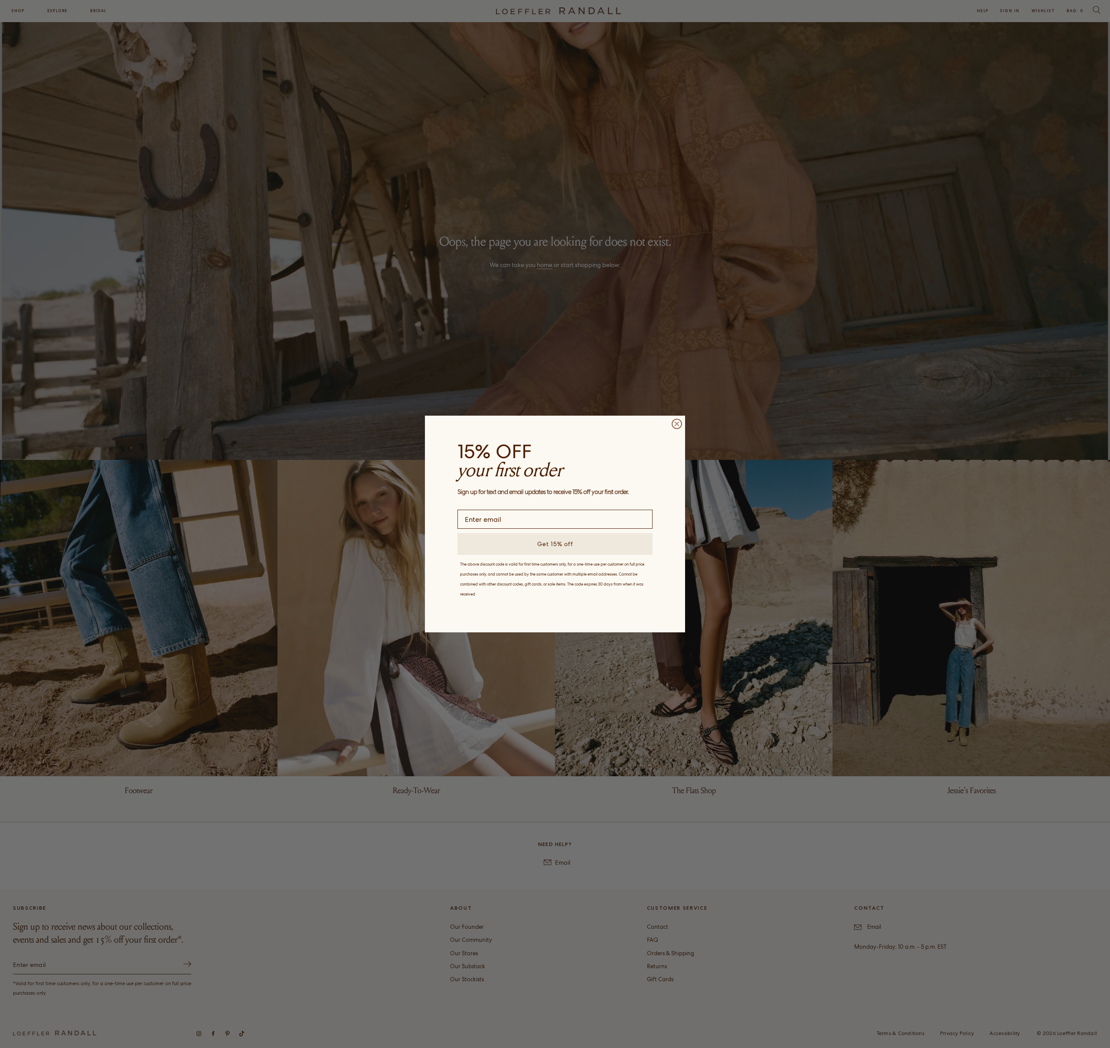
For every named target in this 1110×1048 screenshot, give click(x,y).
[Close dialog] (677, 424)
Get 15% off (555, 544)
